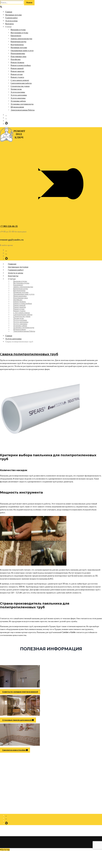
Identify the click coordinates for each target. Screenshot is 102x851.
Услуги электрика (18, 98)
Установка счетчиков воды (22, 104)
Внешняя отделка (18, 29)
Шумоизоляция (17, 107)
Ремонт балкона (17, 62)
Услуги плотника (18, 92)
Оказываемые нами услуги (22, 50)
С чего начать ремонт (20, 80)
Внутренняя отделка (19, 32)
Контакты (9, 23)
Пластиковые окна (18, 56)
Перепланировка (18, 53)
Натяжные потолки (13, 14)
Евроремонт (16, 35)
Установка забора (18, 101)
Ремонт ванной (17, 68)
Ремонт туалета (17, 77)
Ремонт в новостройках (21, 65)
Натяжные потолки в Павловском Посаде (21, 784)
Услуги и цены (11, 20)
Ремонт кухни (17, 74)
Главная (8, 11)
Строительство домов (20, 86)
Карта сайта (9, 786)
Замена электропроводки (21, 38)
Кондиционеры (17, 44)
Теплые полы (16, 89)
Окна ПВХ (9, 781)
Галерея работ (11, 17)
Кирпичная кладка (18, 41)
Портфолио (16, 59)
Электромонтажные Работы (23, 110)
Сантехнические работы (21, 83)
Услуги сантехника (19, 95)
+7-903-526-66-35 (9, 226)
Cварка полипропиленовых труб (29, 354)
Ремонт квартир (17, 71)
